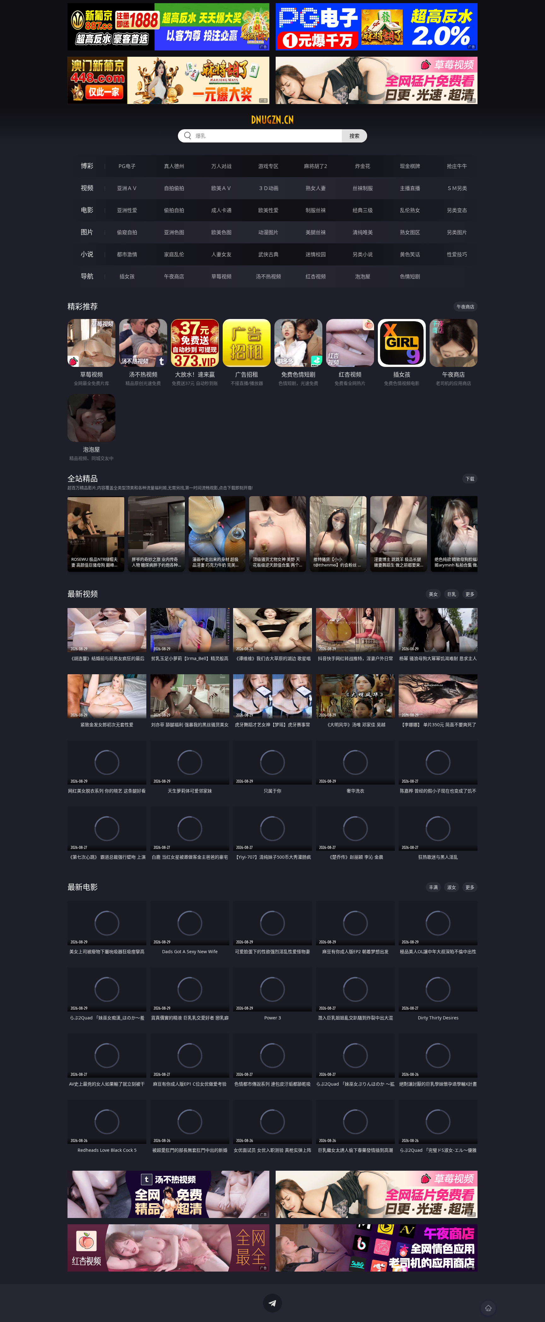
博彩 (87, 166)
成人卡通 (221, 210)
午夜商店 (174, 276)
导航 (87, 276)
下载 (470, 479)
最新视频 (82, 594)
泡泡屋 (362, 276)
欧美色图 (221, 232)
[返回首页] (488, 1308)
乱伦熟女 (410, 210)
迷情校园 (316, 254)
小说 (87, 254)
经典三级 (363, 210)
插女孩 (127, 276)
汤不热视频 (268, 276)
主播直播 (410, 188)
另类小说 (363, 254)
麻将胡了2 (315, 166)
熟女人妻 (316, 188)
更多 (470, 594)
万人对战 (221, 166)
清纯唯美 (363, 232)
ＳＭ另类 (457, 188)
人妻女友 (221, 254)
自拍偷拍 (174, 188)
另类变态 (457, 210)
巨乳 (451, 594)
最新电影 (82, 887)
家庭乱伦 (174, 254)
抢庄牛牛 (457, 166)
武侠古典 (268, 254)
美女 (433, 594)
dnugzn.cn (272, 119)
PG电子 (127, 166)
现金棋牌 (410, 166)
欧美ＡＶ (221, 188)
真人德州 (174, 166)
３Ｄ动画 (268, 188)
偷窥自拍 (127, 232)
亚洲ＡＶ (127, 188)
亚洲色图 (174, 232)
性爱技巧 (457, 254)
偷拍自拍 (174, 210)
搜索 (354, 135)
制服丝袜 (316, 210)
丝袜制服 (363, 188)
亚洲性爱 (127, 210)
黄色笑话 (410, 254)
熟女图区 (410, 232)
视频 (87, 188)
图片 (87, 232)
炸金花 (362, 166)
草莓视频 (221, 276)
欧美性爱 (268, 210)
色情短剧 (410, 276)
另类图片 (457, 232)
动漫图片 (268, 232)
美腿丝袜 (316, 232)
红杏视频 (316, 276)
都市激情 (127, 254)
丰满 (433, 887)
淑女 (451, 887)
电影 (87, 210)
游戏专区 (268, 166)
